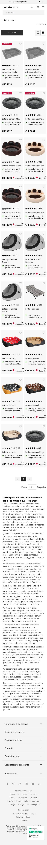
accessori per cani (33, 674)
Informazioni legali (23, 817)
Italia (26, 801)
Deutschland (22, 798)
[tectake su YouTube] (33, 784)
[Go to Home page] (11, 7)
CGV (32, 813)
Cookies (24, 820)
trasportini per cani (29, 679)
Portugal (12, 804)
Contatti (9, 748)
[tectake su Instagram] (26, 784)
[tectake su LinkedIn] (39, 784)
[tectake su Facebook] (7, 784)
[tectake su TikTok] (20, 784)
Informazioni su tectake (16, 723)
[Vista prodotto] (37, 32)
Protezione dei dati (20, 813)
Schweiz (33, 794)
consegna (18, 830)
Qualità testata (12, 756)
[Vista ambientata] (43, 32)
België (24, 794)
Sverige (21, 804)
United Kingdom (33, 804)
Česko (12, 798)
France (18, 801)
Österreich (15, 794)
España (10, 801)
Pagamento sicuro (13, 740)
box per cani (8, 677)
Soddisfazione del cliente (17, 764)
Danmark (34, 798)
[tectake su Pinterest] (13, 784)
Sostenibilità (11, 773)
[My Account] (32, 7)
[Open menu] (43, 7)
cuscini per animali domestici (26, 677)
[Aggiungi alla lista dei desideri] (20, 44)
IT (40, 2)
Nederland (35, 801)
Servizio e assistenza (15, 732)
